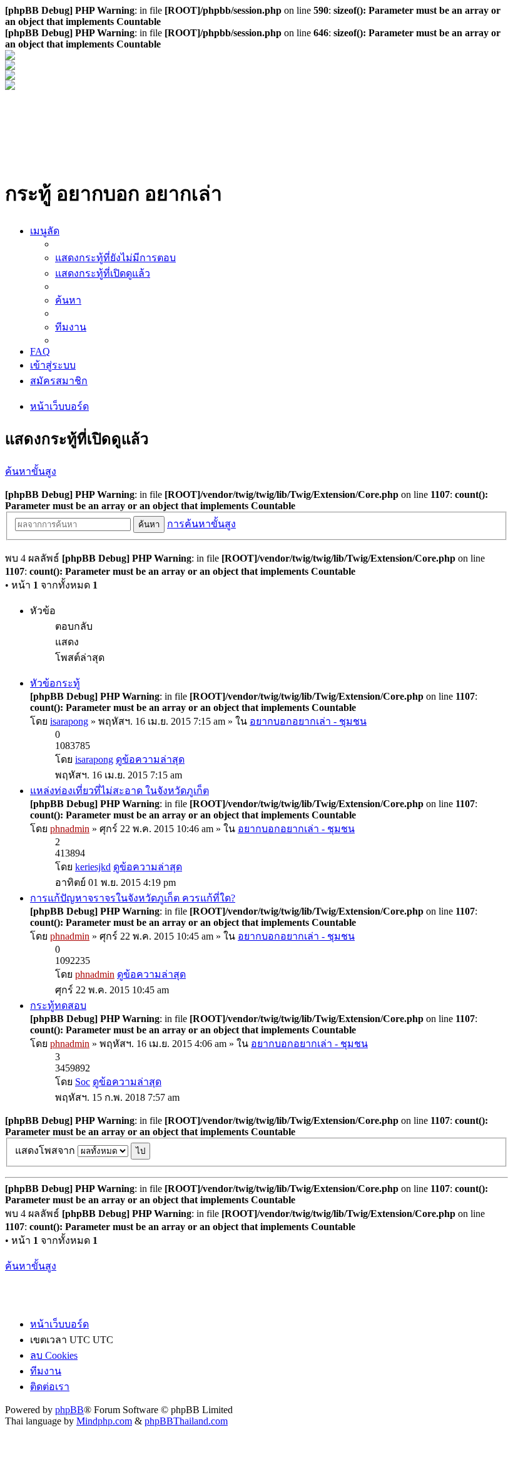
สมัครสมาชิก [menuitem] (59, 380)
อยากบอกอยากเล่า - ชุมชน (308, 721)
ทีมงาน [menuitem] (70, 327)
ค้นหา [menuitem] (68, 300)
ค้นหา (149, 524)
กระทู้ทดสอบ (58, 1005)
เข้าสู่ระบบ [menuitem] (53, 365)
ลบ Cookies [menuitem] (54, 1355)
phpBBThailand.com (186, 1421)
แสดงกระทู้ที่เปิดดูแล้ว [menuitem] (102, 273)
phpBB (69, 1409)
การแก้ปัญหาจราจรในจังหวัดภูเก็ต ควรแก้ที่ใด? (132, 898)
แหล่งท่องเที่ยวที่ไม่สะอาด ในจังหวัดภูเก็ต (119, 790)
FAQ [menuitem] (40, 351)
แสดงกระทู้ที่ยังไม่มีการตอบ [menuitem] (115, 257)
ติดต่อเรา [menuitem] (49, 1386)
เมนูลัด (44, 231)
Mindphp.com (104, 1421)
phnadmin (69, 828)
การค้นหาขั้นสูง (201, 524)
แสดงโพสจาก (46, 1150)
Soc (82, 1081)
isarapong (69, 721)
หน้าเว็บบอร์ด (59, 406)
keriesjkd (93, 867)
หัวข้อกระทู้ (55, 683)
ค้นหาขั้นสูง (30, 471)
